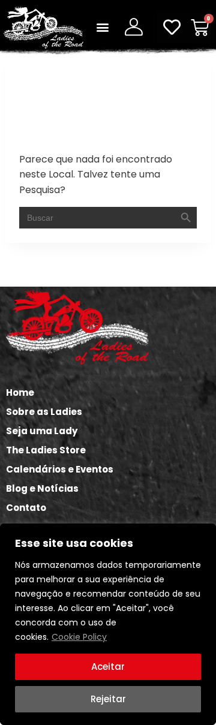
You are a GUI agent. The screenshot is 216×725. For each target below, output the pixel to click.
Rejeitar (108, 699)
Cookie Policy (79, 637)
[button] (102, 27)
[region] (108, 624)
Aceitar (108, 666)
